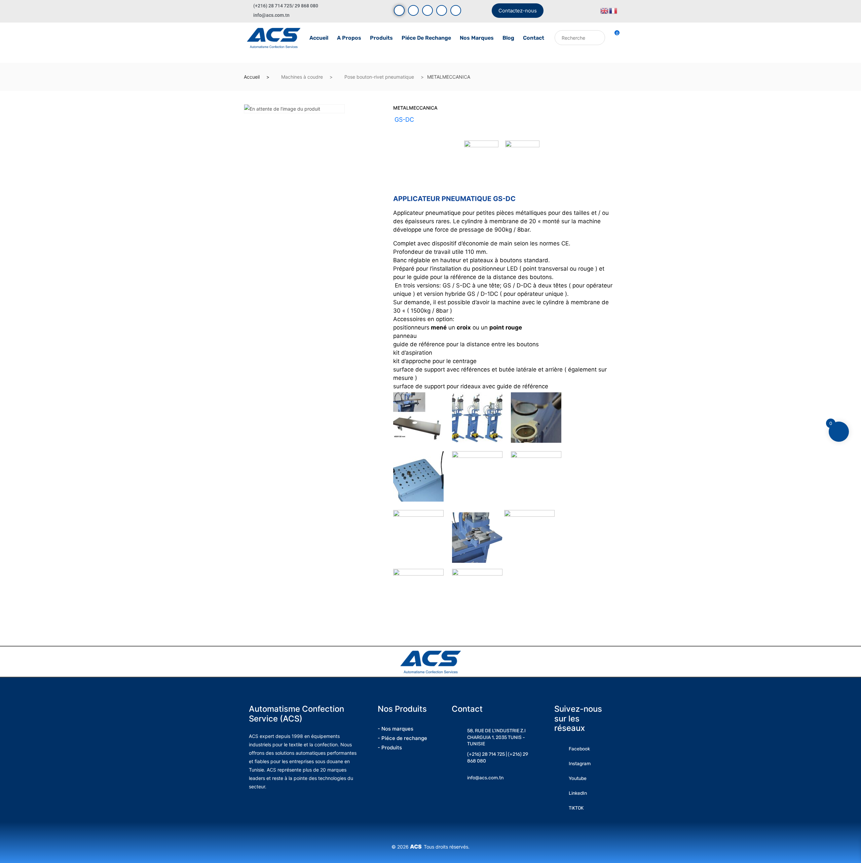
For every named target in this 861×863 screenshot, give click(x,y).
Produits (381, 38)
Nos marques (477, 38)
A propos (349, 38)
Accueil (318, 38)
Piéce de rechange (426, 38)
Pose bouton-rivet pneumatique (379, 77)
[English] (604, 10)
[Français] (613, 10)
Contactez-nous (517, 10)
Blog (508, 38)
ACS (417, 846)
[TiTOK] (455, 10)
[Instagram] (427, 10)
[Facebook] (399, 10)
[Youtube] (413, 10)
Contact (533, 38)
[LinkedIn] (441, 10)
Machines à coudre (302, 77)
